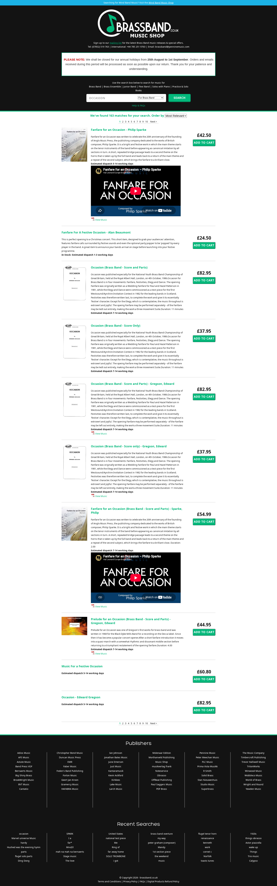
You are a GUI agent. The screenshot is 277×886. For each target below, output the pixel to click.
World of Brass (253, 779)
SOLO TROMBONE (116, 856)
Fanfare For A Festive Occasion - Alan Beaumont (96, 232)
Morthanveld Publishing (162, 757)
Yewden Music (253, 788)
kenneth (207, 842)
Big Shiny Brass (23, 775)
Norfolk (207, 856)
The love (69, 860)
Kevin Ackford (115, 775)
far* (70, 842)
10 (146, 121)
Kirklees (116, 779)
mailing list (116, 42)
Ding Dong (23, 860)
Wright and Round (253, 784)
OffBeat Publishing (161, 779)
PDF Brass (161, 788)
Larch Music (115, 788)
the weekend (161, 856)
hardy (24, 842)
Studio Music (207, 784)
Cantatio (23, 788)
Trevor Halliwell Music (253, 761)
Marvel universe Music (24, 838)
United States (116, 833)
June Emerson (115, 761)
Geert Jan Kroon (69, 779)
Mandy (161, 847)
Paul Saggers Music (161, 784)
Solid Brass (207, 775)
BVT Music (23, 784)
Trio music (253, 856)
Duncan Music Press (70, 757)
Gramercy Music (70, 784)
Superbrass (207, 788)
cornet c (207, 851)
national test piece (116, 838)
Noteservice (161, 770)
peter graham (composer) (161, 842)
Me (116, 842)
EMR (69, 761)
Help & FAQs (138, 105)
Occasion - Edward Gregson (81, 697)
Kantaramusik (115, 770)
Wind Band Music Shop (161, 2)
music (161, 860)
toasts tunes (207, 860)
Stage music (69, 856)
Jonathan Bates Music (115, 757)
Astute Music (24, 761)
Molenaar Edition (161, 752)
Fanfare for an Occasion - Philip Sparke (118, 130)
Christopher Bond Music (70, 752)
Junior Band (129, 86)
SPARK (70, 833)
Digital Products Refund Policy (163, 881)
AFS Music (23, 757)
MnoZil (70, 847)
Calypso (253, 860)
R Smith (207, 770)
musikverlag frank (161, 766)
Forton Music (70, 775)
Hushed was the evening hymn (23, 847)
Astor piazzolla (253, 842)
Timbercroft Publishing (253, 757)
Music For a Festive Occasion (82, 666)
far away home (116, 851)
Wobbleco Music (253, 775)
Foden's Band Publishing (70, 770)
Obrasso (161, 775)
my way (162, 838)
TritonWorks (253, 766)
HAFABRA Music (69, 788)
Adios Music (23, 752)
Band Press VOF (23, 766)
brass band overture (162, 833)
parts (24, 851)
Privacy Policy (130, 881)
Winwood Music (253, 770)
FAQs (142, 881)
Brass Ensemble (112, 86)
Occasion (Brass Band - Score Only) (115, 325)
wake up (253, 847)
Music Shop (161, 761)
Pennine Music (207, 752)
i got (115, 860)
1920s (253, 833)
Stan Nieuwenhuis (207, 779)
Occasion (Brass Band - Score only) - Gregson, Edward (129, 446)
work (207, 847)
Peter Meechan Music (207, 757)
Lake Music (116, 784)
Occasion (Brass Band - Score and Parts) (119, 267)
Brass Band (95, 86)
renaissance (207, 838)
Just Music (115, 766)
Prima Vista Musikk (207, 766)
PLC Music (207, 761)
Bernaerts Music (24, 770)
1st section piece (162, 851)
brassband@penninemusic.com (172, 46)
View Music (101, 219)
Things (253, 851)
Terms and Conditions (109, 881)
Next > (153, 121)
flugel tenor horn (207, 833)
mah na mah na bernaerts (70, 851)
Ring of (116, 847)
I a (69, 838)
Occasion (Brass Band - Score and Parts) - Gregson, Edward (132, 384)
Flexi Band (144, 86)
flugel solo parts (23, 856)
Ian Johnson (115, 752)
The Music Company (253, 752)
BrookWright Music (23, 779)
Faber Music (69, 766)
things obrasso (253, 838)
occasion (23, 833)
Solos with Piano (161, 86)
